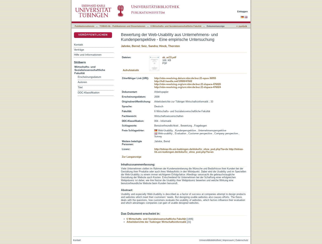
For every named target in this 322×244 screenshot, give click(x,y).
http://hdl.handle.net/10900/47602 (173, 81)
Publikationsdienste (84, 26)
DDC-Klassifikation (89, 92)
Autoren (82, 82)
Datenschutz (242, 240)
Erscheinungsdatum (89, 77)
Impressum (228, 240)
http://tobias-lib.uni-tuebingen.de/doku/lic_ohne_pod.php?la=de (191, 149)
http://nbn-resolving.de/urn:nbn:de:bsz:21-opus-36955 (185, 78)
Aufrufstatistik (131, 70)
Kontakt (78, 44)
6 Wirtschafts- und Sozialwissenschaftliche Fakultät (176, 26)
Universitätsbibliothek (210, 240)
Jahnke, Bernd (130, 46)
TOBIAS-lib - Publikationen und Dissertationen (122, 26)
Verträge (79, 49)
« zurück (241, 26)
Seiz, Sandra (149, 46)
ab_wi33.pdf (169, 57)
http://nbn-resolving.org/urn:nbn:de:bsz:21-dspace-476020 (187, 84)
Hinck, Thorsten (169, 46)
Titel (80, 87)
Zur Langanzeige (131, 156)
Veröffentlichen (93, 34)
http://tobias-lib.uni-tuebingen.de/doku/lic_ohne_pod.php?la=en (198, 151)
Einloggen (242, 11)
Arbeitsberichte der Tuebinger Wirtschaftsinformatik (156, 221)
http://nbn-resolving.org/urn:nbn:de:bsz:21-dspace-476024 (187, 87)
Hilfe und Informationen (88, 54)
